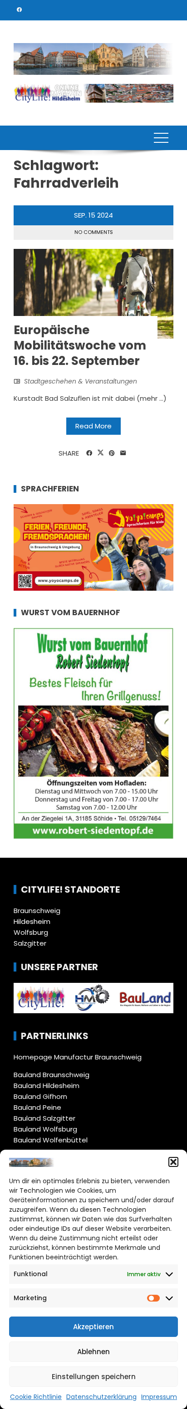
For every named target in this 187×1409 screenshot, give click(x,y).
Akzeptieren (93, 1326)
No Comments (93, 232)
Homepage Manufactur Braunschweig (78, 1057)
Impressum (159, 1396)
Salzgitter (30, 943)
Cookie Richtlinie (36, 1396)
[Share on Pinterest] (112, 453)
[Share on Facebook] (89, 453)
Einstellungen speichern (94, 1376)
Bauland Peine (37, 1107)
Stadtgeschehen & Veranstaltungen (80, 381)
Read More (93, 426)
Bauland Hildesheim (46, 1085)
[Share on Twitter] (100, 453)
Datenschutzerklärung (101, 1396)
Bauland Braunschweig (51, 1074)
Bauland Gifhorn (40, 1096)
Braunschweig (37, 910)
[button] (173, 1161)
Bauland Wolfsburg (45, 1129)
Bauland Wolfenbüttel (51, 1140)
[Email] (123, 453)
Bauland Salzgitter (44, 1118)
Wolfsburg (31, 932)
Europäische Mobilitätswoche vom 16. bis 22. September (80, 345)
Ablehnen (93, 1351)
